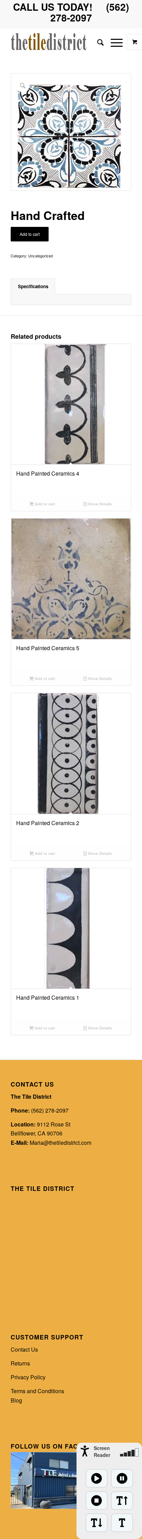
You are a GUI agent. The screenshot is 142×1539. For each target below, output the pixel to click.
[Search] (97, 42)
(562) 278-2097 (50, 1110)
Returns (20, 1363)
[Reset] (122, 1522)
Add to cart (30, 234)
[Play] (96, 1478)
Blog (16, 1400)
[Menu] (113, 42)
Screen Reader (102, 1451)
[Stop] (96, 1500)
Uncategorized (40, 255)
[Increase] (122, 1500)
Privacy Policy (28, 1377)
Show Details (99, 503)
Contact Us (24, 1349)
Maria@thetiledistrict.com (60, 1143)
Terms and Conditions (37, 1391)
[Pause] (122, 1478)
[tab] (33, 286)
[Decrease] (96, 1522)
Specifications (33, 286)
